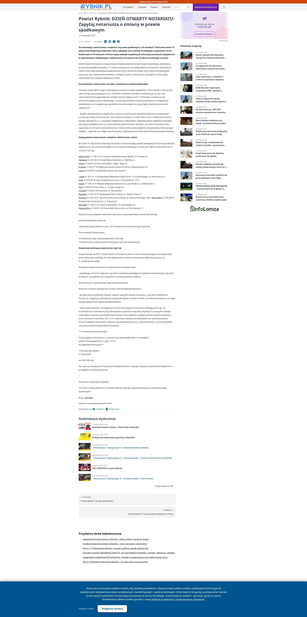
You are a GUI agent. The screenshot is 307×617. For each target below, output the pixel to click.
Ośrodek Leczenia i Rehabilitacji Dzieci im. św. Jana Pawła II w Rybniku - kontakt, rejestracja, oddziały (128, 552)
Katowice (83, 160)
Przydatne (128, 7)
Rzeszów (83, 194)
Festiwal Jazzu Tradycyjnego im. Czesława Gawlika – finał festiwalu (123, 478)
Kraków (82, 167)
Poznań (82, 190)
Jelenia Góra (84, 156)
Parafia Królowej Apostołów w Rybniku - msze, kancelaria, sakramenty (115, 543)
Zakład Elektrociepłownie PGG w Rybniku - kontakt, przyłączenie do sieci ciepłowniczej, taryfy (125, 557)
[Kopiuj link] (105, 41)
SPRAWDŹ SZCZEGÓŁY (204, 34)
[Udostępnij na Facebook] (118, 41)
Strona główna (83, 13)
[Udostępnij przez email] (109, 41)
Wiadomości (93, 13)
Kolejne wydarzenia (163, 486)
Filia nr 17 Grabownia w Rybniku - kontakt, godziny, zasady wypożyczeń (115, 548)
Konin (81, 163)
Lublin (81, 176)
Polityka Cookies (86, 608)
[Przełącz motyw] (224, 7)
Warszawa (156, 197)
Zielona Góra (84, 208)
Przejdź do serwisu (112, 608)
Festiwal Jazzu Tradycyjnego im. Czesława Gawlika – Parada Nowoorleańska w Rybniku (132, 458)
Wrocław (83, 204)
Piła (80, 187)
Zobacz (154, 7)
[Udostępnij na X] (114, 41)
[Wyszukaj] (188, 7)
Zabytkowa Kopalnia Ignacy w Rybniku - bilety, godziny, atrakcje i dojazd (116, 539)
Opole (81, 183)
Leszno (82, 170)
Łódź (81, 180)
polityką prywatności (163, 599)
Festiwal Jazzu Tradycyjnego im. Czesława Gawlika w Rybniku (121, 447)
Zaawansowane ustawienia (189, 599)
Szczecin (82, 197)
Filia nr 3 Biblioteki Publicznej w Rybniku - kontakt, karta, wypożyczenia (115, 561)
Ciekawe (142, 7)
